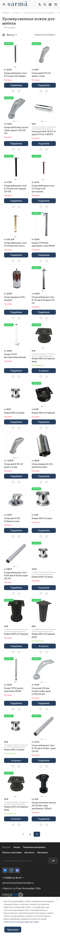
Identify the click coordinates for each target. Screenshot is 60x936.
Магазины (42, 852)
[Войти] (50, 4)
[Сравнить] (19, 91)
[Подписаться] (53, 860)
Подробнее (16, 85)
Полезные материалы (34, 847)
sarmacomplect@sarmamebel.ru (18, 882)
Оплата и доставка (12, 852)
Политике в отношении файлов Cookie (21, 921)
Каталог (6, 847)
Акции (17, 847)
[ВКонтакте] (5, 870)
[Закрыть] (57, 899)
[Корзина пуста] (55, 4)
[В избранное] (13, 91)
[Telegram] (11, 870)
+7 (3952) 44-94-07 (12, 878)
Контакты (29, 852)
